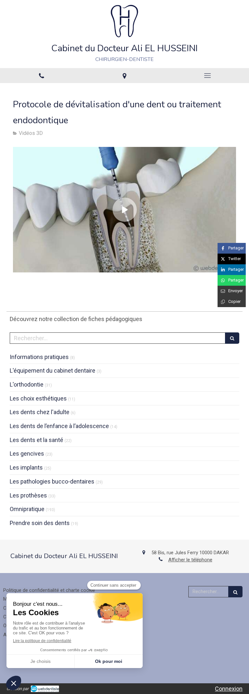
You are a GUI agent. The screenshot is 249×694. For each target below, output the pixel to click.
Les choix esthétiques (38, 398)
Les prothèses (28, 495)
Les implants (26, 467)
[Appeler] (41, 75)
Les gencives (27, 453)
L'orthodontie (26, 384)
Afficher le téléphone (190, 560)
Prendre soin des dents (40, 523)
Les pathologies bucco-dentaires (52, 481)
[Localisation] (124, 75)
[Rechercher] (232, 338)
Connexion (229, 688)
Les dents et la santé (36, 440)
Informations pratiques (39, 356)
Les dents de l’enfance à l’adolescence (59, 426)
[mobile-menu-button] (207, 75)
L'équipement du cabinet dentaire (52, 370)
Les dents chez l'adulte (39, 412)
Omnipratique (27, 509)
